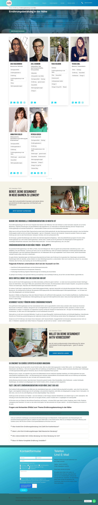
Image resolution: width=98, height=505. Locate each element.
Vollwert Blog (34, 168)
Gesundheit (34, 85)
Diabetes (33, 468)
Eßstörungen (14, 157)
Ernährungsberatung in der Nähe (17, 79)
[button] (49, 413)
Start (29, 3)
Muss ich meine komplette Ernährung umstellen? (29, 440)
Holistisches (75, 75)
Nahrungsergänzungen (16, 86)
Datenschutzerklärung (21, 497)
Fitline (12, 83)
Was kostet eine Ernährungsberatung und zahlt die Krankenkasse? (35, 426)
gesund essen (41, 82)
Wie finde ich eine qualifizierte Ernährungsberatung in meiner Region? (36, 413)
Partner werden (71, 3)
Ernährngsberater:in (16, 72)
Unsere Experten (53, 3)
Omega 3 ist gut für (56, 87)
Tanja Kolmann (56, 64)
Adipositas (34, 73)
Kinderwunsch (55, 78)
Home (10, 7)
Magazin (44, 3)
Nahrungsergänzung (37, 467)
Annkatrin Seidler (16, 134)
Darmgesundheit (15, 69)
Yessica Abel (76, 64)
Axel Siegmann (35, 64)
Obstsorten (34, 162)
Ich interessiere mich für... (27, 463)
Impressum (30, 497)
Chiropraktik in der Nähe (37, 76)
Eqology (43, 79)
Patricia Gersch (36, 134)
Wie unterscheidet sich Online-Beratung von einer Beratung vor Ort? (36, 436)
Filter (53, 75)
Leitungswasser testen (57, 81)
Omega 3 (33, 90)
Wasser (65, 87)
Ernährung (15, 7)
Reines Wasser (33, 465)
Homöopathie (44, 465)
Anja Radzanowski (16, 64)
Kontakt (62, 3)
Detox (73, 69)
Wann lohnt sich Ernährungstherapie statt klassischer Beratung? (34, 431)
